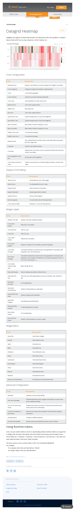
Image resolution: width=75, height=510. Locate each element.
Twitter (7, 471)
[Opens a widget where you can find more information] (67, 507)
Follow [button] (62, 30)
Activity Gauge (11, 24)
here (36, 260)
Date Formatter (42, 488)
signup (61, 7)
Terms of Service (37, 505)
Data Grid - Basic (42, 484)
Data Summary (10, 484)
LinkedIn (14, 471)
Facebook (11, 471)
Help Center (22, 7)
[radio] (10, 461)
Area (7, 492)
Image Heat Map (11, 488)
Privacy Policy (28, 505)
